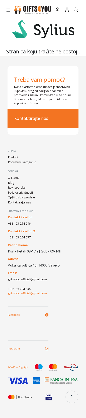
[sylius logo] (31, 10)
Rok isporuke (16, 187)
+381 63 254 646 (19, 223)
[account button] (57, 10)
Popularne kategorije (22, 162)
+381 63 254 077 (19, 237)
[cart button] (67, 10)
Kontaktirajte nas (31, 118)
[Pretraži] (75, 10)
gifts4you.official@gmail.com (27, 279)
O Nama (13, 178)
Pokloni (13, 157)
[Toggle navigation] (8, 10)
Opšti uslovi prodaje (21, 197)
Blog (11, 183)
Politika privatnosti (20, 192)
